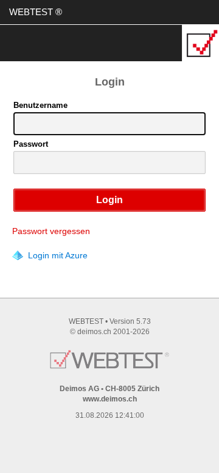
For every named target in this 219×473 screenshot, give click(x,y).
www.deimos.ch (110, 399)
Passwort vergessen (51, 231)
